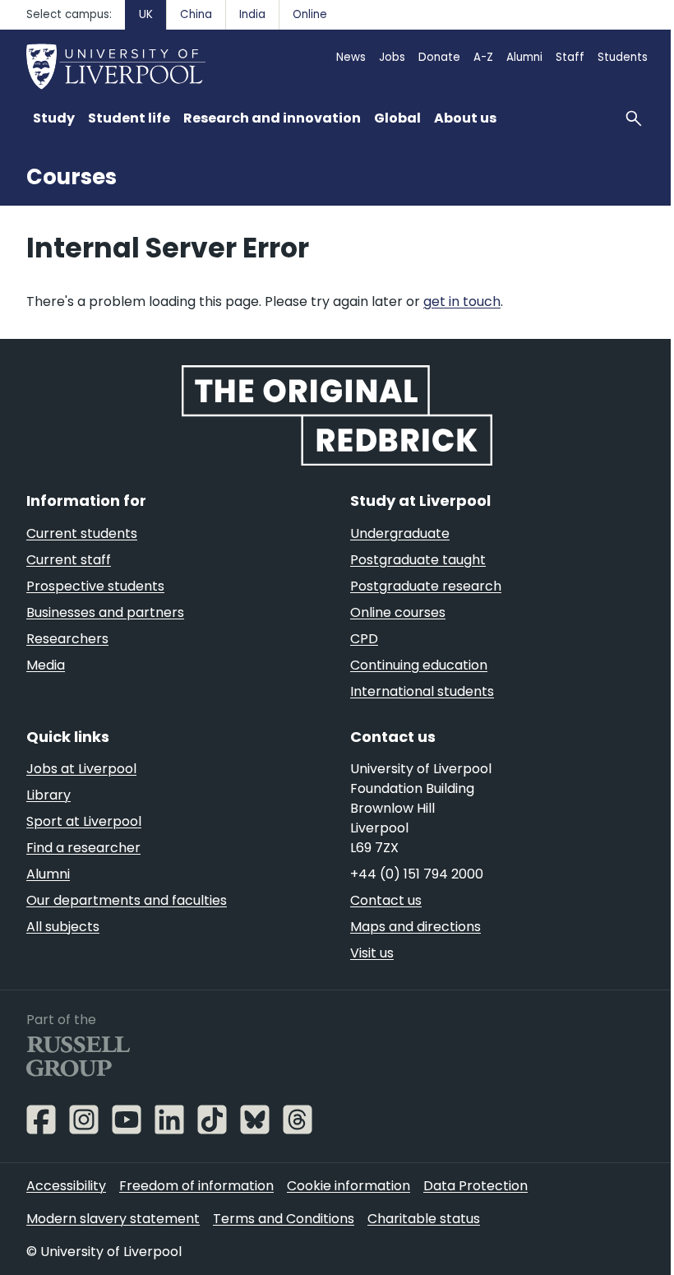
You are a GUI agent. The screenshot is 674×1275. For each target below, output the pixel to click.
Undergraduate (400, 533)
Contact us (386, 900)
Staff (570, 57)
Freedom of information (196, 1185)
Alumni (524, 57)
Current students (81, 533)
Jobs (392, 57)
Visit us (372, 953)
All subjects (62, 926)
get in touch (462, 301)
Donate (439, 57)
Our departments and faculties (126, 900)
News (351, 57)
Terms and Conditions (283, 1218)
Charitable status (423, 1218)
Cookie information (348, 1185)
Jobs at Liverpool (81, 768)
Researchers (67, 638)
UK (146, 14)
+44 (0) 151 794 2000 (416, 874)
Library (48, 795)
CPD (364, 638)
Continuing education (418, 665)
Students (623, 57)
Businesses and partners (105, 612)
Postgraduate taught (418, 559)
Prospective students (95, 586)
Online (310, 14)
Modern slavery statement (113, 1218)
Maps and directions (415, 926)
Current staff (68, 559)
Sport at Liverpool (83, 821)
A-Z (483, 57)
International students (422, 691)
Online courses (397, 612)
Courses (71, 177)
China (196, 14)
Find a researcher (83, 847)
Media (45, 665)
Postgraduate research (425, 586)
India (252, 14)
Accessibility (66, 1185)
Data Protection (475, 1185)
